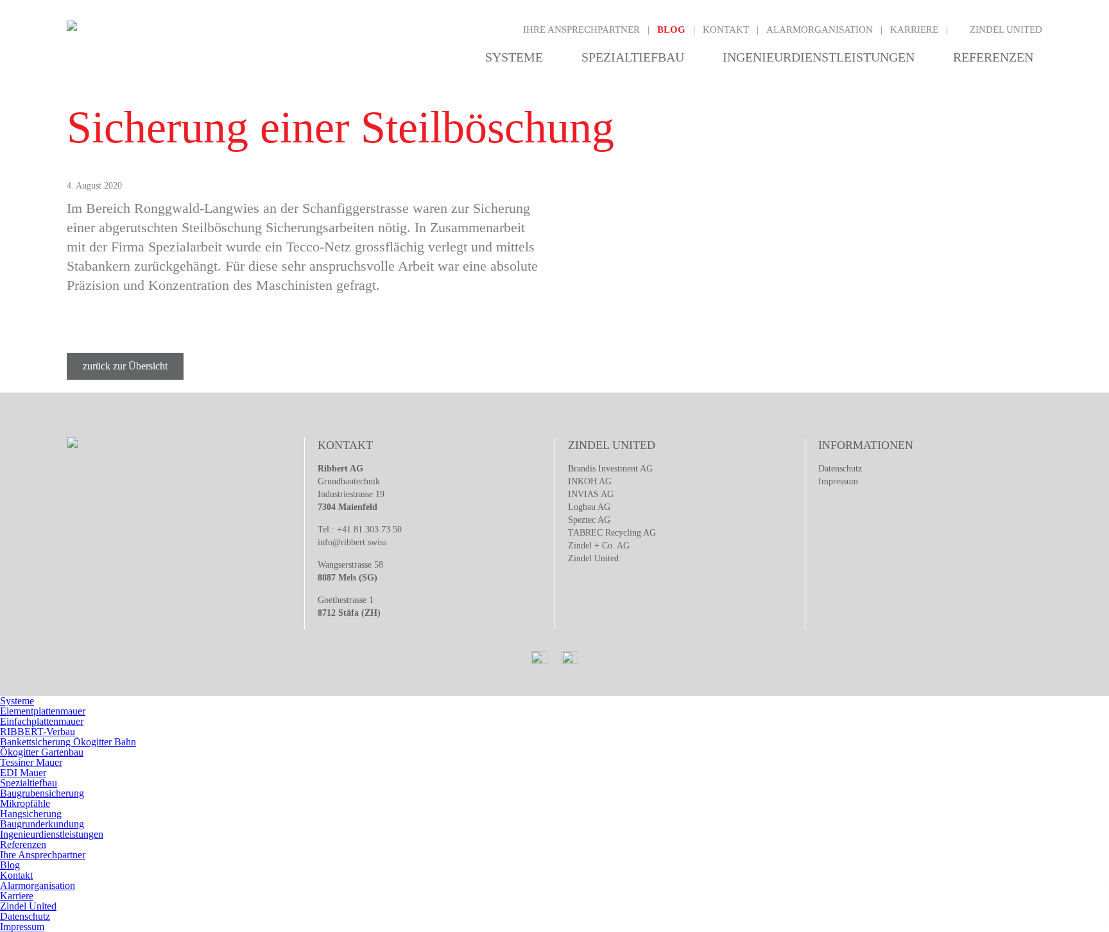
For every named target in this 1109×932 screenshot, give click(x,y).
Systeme (514, 57)
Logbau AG (589, 507)
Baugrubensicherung (42, 793)
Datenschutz (840, 468)
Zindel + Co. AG (599, 545)
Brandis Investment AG (610, 468)
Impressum (838, 481)
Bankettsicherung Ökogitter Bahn (68, 741)
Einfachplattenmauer (41, 721)
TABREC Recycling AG (612, 533)
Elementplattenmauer (42, 711)
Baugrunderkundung (42, 823)
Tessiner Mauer (31, 762)
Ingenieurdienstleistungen (819, 57)
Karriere (914, 29)
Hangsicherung (31, 813)
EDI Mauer (23, 772)
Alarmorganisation (819, 29)
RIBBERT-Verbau (37, 731)
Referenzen (993, 57)
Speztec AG (589, 520)
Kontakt (726, 29)
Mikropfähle (25, 803)
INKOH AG (590, 481)
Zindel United (1006, 29)
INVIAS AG (591, 494)
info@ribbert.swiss (352, 542)
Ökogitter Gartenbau (41, 752)
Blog (671, 29)
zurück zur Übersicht (125, 365)
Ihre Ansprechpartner (581, 29)
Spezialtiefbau (632, 57)
